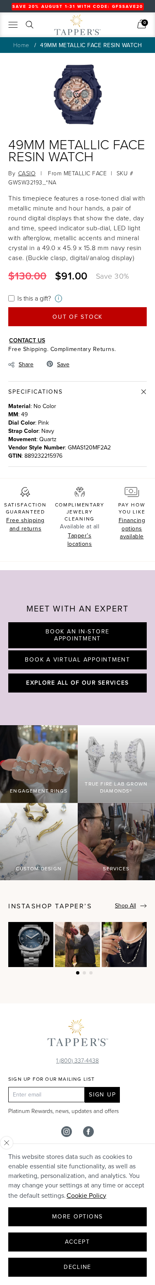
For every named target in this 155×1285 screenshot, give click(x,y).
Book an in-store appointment (77, 635)
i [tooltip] (58, 298)
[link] (141, 24)
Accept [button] (77, 1241)
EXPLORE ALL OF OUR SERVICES (77, 682)
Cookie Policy (86, 1195)
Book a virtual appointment (77, 659)
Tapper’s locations (79, 539)
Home (21, 45)
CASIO (27, 173)
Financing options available (132, 528)
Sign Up (102, 1094)
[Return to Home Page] (78, 1034)
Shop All (125, 905)
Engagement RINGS (38, 791)
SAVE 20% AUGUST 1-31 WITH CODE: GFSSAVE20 (77, 6)
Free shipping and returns (25, 524)
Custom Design (39, 868)
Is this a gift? (34, 298)
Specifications (35, 391)
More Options (77, 1216)
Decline (77, 1267)
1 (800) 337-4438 (77, 1060)
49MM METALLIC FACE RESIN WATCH (91, 45)
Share (26, 364)
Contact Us (27, 340)
